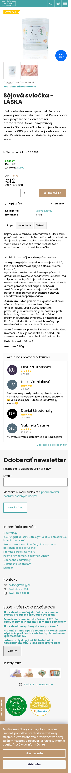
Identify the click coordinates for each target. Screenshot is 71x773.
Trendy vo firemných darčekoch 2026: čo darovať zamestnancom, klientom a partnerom (34, 620)
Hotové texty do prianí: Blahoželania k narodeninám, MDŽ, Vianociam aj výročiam (31, 641)
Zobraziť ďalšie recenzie (51, 445)
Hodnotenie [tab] (25, 225)
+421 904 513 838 (19, 593)
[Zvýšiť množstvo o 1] (33, 193)
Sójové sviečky (44, 210)
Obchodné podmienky (17, 560)
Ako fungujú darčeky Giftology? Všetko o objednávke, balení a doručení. (35, 538)
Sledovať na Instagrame (38, 684)
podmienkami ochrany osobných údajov (31, 494)
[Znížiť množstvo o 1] (16, 193)
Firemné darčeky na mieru (19, 552)
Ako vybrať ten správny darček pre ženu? (30, 626)
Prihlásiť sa (15, 507)
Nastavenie (34, 753)
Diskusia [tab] (40, 225)
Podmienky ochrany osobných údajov (26, 556)
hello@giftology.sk (19, 585)
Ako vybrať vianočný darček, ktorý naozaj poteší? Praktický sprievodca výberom (30, 613)
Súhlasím (34, 764)
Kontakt (8, 568)
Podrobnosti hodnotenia (19, 86)
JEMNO (20, 167)
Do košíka (54, 193)
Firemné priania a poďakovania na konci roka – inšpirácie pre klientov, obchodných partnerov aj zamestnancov (34, 633)
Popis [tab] (10, 225)
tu (43, 745)
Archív (12, 651)
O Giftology (10, 533)
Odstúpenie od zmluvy (17, 564)
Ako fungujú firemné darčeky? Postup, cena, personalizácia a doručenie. (30, 546)
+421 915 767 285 (19, 589)
